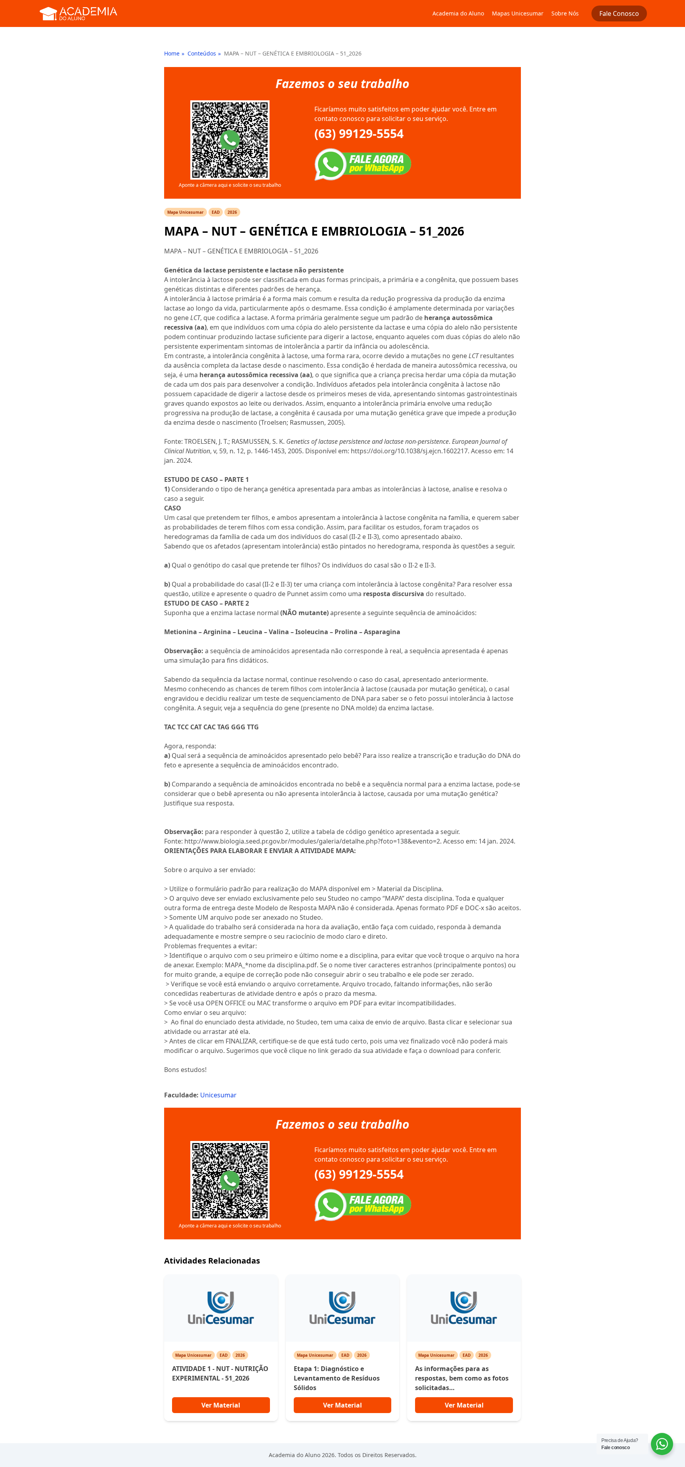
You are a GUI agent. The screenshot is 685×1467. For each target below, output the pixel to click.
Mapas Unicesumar (517, 13)
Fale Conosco (619, 13)
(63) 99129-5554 (359, 134)
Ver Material (220, 1405)
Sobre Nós (565, 13)
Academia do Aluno (458, 13)
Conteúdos (202, 53)
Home (172, 53)
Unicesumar (218, 1095)
